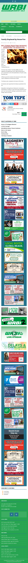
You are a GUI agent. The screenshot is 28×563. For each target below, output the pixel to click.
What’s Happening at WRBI (8, 121)
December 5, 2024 (5, 42)
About (2, 29)
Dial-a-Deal (11, 26)
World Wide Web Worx (17, 561)
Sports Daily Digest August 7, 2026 (8, 549)
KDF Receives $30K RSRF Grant (8, 522)
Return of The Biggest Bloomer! (8, 124)
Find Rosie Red (4, 134)
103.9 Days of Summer (6, 135)
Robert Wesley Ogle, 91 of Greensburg (9, 539)
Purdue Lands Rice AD (6, 553)
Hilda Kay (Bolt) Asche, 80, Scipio (8, 537)
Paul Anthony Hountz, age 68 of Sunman (9, 541)
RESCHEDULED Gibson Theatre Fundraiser (10, 128)
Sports (19, 24)
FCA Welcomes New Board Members (9, 526)
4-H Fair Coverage (5, 126)
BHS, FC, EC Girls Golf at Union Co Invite (9, 554)
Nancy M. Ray (4, 535)
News (6, 24)
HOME (2, 24)
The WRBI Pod (19, 26)
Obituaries (13, 24)
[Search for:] (14, 32)
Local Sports (6, 492)
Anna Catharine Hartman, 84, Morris (9, 543)
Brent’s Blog (4, 132)
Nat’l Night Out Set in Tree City (7, 528)
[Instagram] (15, 1)
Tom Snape (13, 42)
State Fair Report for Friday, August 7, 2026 (10, 524)
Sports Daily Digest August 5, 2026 (8, 556)
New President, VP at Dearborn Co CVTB (10, 529)
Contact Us (9, 505)
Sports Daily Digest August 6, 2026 (8, 551)
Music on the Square (6, 130)
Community (3, 26)
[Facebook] (13, 1)
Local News (6, 491)
